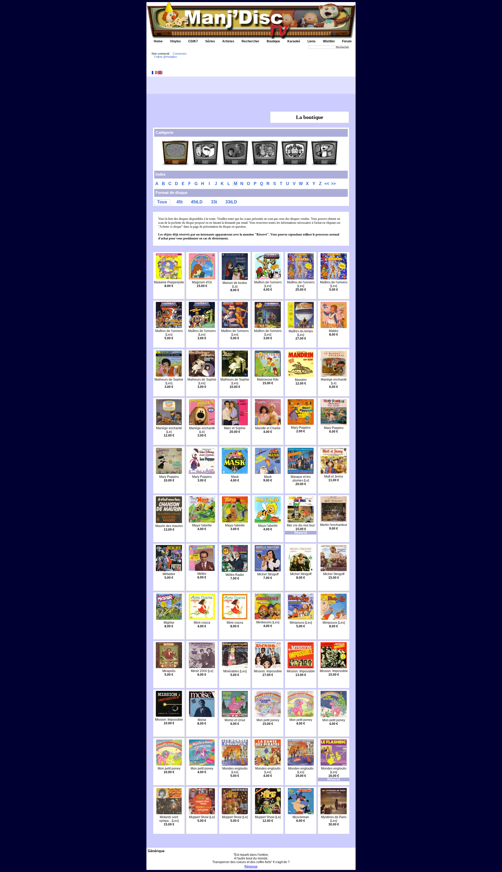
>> (333, 183)
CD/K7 (193, 41)
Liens (311, 41)
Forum (347, 41)
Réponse (251, 866)
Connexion (179, 53)
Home (158, 41)
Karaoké (293, 41)
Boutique (273, 41)
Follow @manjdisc (165, 56)
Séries (210, 41)
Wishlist (329, 41)
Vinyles (175, 41)
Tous (162, 202)
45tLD (197, 202)
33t (214, 202)
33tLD (231, 202)
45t (179, 202)
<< (326, 183)
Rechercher (250, 41)
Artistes (228, 41)
